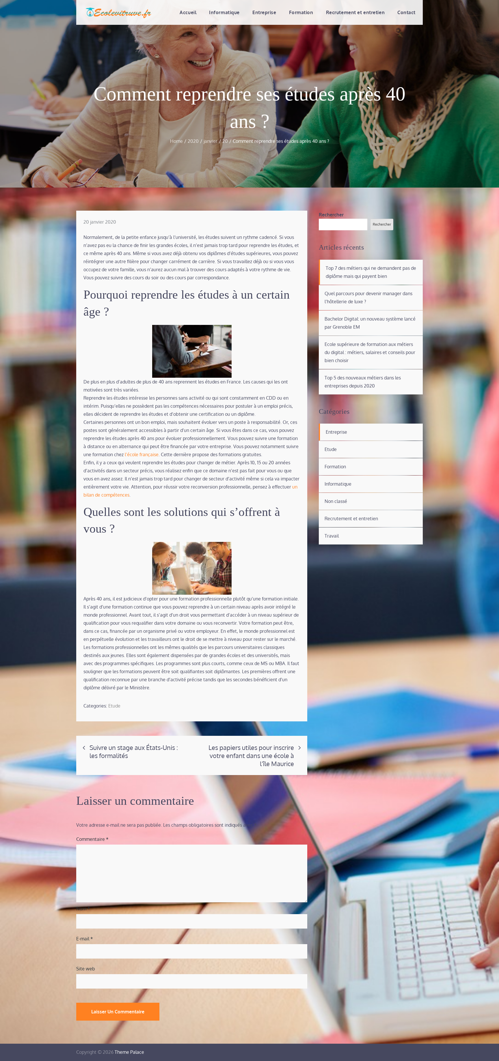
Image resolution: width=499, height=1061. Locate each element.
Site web (85, 969)
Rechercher (331, 215)
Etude (114, 706)
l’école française (142, 454)
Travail (332, 536)
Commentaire (92, 839)
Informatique (224, 12)
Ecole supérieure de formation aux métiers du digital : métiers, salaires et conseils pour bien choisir (370, 352)
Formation (301, 12)
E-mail (84, 939)
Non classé (336, 501)
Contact (406, 12)
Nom (83, 909)
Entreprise (264, 12)
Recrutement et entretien (355, 12)
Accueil (188, 12)
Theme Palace (129, 1052)
